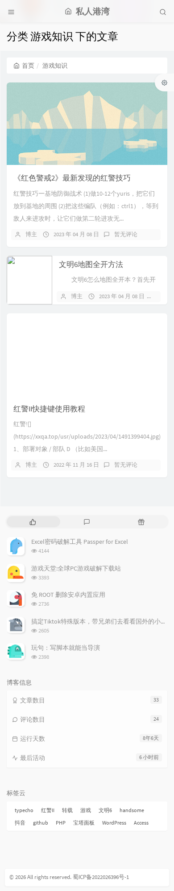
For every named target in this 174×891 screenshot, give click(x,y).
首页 (28, 66)
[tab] (33, 521)
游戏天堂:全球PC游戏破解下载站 (76, 568)
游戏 (85, 810)
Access (141, 822)
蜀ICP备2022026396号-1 (101, 877)
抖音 (20, 822)
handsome (132, 810)
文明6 (105, 810)
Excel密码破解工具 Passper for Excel (79, 542)
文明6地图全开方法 (91, 264)
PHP (61, 822)
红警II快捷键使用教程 (49, 409)
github (40, 822)
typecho (24, 810)
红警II (47, 810)
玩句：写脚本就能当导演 (65, 648)
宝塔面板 (84, 822)
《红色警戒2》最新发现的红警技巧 (72, 178)
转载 (67, 810)
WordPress (114, 822)
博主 (31, 234)
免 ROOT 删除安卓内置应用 (68, 595)
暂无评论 (125, 234)
